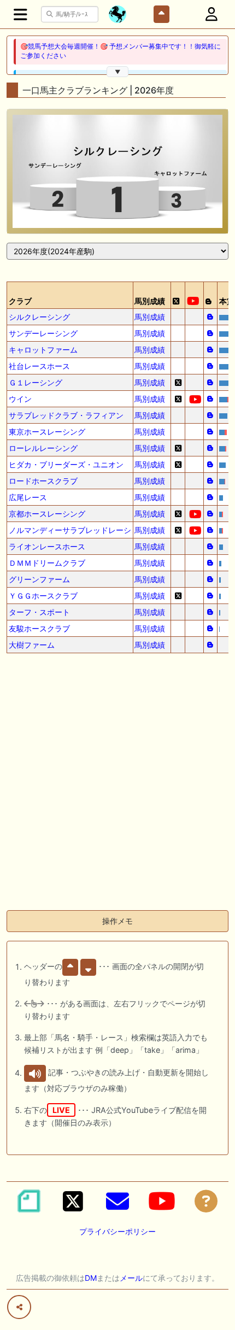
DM (91, 1277)
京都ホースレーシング (47, 513)
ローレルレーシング (43, 448)
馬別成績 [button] (149, 301)
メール (131, 1277)
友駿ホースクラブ (39, 628)
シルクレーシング (39, 316)
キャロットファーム (43, 349)
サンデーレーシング (43, 333)
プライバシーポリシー (117, 1231)
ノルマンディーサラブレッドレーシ (70, 530)
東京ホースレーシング (47, 431)
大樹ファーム (32, 644)
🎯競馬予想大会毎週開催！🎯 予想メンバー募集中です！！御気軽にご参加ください (120, 51)
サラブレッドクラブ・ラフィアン (66, 415)
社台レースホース (39, 366)
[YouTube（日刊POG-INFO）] (162, 1201)
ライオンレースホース (47, 546)
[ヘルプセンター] (206, 1201)
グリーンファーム (39, 579)
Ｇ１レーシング (35, 382)
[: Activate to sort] (178, 295)
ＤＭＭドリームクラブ (47, 562)
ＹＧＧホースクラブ (43, 595)
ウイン (20, 398)
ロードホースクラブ (43, 480)
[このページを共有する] (19, 1307)
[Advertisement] (117, 783)
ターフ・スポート (39, 612)
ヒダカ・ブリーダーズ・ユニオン (66, 464)
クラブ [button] (20, 301)
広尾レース (28, 497)
